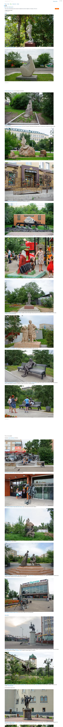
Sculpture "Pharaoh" (8, 125)
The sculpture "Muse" (8, 541)
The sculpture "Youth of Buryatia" (10, 649)
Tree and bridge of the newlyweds (10, 201)
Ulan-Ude (7, 615)
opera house (20, 722)
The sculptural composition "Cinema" (10, 612)
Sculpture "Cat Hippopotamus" (9, 382)
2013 (35, 382)
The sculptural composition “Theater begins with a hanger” (13, 506)
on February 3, (17, 650)
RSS (57, 8)
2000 (13, 723)
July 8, (30, 575)
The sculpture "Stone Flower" (9, 160)
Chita (6, 13)
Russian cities (55, 1)
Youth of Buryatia (10, 685)
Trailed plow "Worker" (8, 235)
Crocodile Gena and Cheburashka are (10, 278)
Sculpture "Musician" (8, 90)
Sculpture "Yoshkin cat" (8, 312)
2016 (20, 312)
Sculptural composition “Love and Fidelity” (11, 575)
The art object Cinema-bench (9, 472)
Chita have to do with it (18, 126)
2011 (32, 575)
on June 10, (32, 382)
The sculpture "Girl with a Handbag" (10, 47)
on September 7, (22, 684)
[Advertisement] (15, 85)
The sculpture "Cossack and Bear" (10, 348)
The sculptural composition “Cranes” (10, 684)
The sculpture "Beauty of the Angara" (10, 722)
